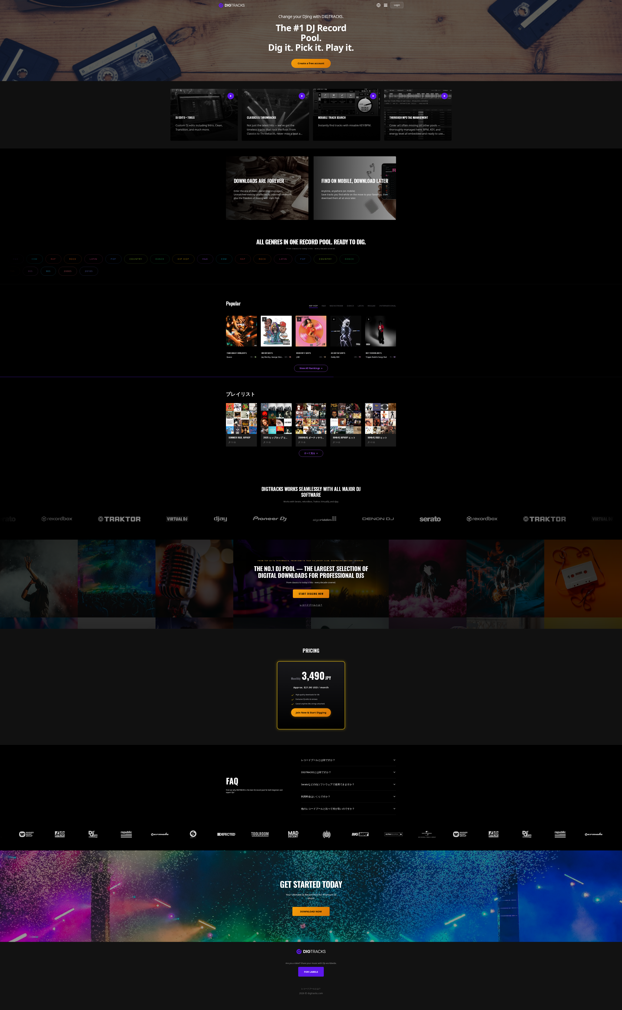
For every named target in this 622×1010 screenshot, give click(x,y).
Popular (302, 1006)
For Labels (311, 971)
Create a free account (311, 63)
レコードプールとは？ (311, 604)
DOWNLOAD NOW (311, 911)
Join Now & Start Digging (311, 712)
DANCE (350, 306)
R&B (324, 306)
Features (281, 1006)
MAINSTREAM (336, 306)
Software (314, 1006)
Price (335, 1006)
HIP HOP (313, 306)
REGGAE (372, 306)
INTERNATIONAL (387, 306)
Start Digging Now (311, 593)
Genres (292, 1006)
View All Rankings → (311, 368)
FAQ (342, 1006)
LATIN (361, 306)
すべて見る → (311, 453)
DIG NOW (325, 1006)
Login (397, 4)
